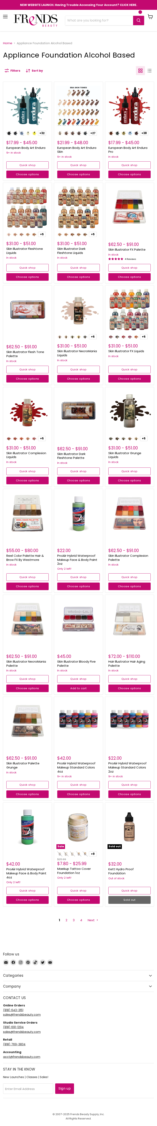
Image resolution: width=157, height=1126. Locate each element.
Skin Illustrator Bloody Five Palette (76, 663)
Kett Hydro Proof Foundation (121, 871)
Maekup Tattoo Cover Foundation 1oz (74, 871)
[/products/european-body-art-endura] (27, 106)
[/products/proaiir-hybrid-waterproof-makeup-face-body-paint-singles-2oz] (78, 513)
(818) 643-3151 (13, 1010)
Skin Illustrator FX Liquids (126, 351)
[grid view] (140, 70)
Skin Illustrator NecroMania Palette (26, 663)
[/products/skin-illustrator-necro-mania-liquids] (78, 310)
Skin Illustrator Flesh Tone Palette (25, 354)
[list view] (149, 70)
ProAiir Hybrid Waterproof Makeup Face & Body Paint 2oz (77, 559)
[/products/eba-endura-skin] (78, 106)
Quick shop (27, 165)
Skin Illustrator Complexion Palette (128, 557)
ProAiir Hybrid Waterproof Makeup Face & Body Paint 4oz (26, 873)
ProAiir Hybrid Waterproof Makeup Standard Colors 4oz (76, 767)
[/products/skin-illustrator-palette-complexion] (129, 513)
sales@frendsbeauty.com (22, 1015)
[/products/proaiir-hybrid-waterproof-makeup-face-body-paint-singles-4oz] (27, 827)
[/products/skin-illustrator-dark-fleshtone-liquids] (78, 207)
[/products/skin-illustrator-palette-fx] (129, 207)
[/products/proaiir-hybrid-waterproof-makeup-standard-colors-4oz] (78, 721)
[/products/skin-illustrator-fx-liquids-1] (129, 310)
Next (91, 920)
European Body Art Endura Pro (127, 150)
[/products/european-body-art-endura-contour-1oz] (129, 106)
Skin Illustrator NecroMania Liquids (77, 353)
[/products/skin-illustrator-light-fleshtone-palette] (27, 310)
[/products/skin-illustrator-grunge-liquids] (129, 411)
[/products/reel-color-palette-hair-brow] (27, 513)
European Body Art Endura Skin (76, 150)
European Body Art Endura (25, 148)
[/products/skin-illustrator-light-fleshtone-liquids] (27, 207)
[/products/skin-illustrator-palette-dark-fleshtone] (78, 411)
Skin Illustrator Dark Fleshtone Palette (71, 456)
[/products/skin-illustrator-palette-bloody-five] (78, 619)
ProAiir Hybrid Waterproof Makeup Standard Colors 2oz (127, 767)
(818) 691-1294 (13, 1027)
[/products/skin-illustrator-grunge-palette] (27, 721)
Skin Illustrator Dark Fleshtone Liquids (71, 251)
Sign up (64, 1088)
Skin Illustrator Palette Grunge (22, 765)
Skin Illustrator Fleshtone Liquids (24, 251)
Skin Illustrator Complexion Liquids (26, 455)
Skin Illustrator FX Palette (127, 249)
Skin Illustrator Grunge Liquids (124, 455)
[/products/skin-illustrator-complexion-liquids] (27, 411)
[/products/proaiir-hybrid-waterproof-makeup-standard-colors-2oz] (129, 721)
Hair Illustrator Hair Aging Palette (126, 663)
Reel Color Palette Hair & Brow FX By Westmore (25, 557)
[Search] (138, 20)
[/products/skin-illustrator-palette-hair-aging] (129, 619)
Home (7, 43)
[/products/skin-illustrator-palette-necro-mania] (27, 619)
